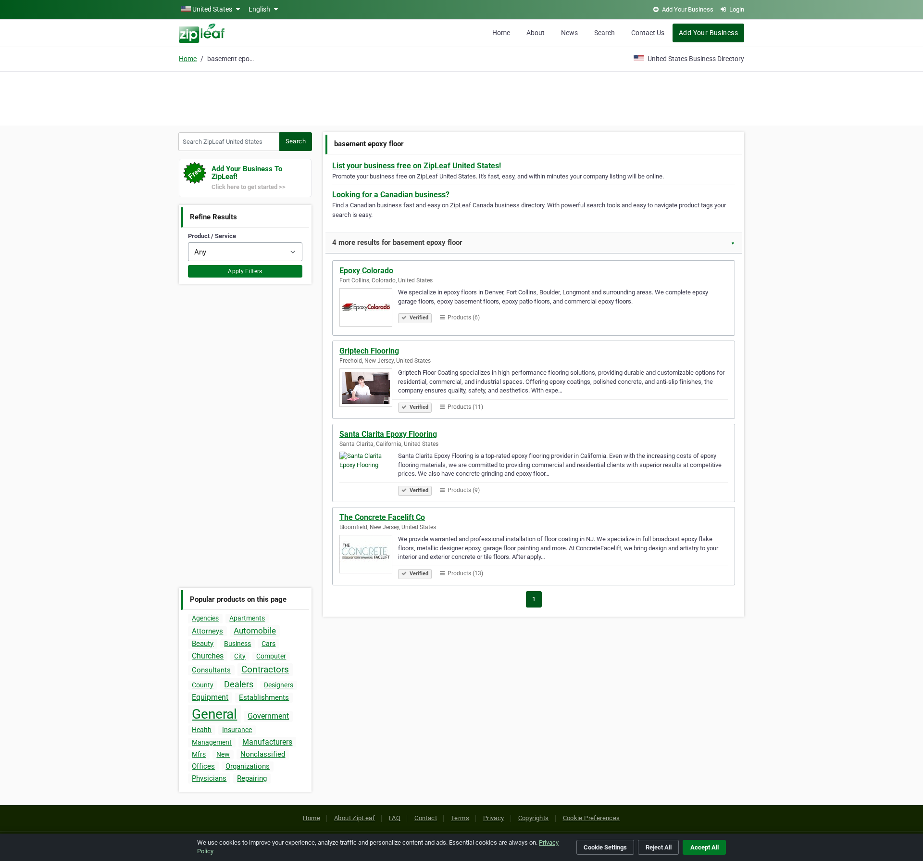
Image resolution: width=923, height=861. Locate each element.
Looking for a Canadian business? (390, 194)
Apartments (247, 618)
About (535, 33)
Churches (208, 655)
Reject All (659, 847)
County (202, 685)
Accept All (704, 847)
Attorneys (207, 631)
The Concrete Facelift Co (382, 517)
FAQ (394, 818)
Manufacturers (267, 742)
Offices (203, 766)
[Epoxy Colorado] (368, 308)
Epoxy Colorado (366, 270)
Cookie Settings (605, 847)
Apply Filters (245, 271)
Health (202, 730)
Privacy (493, 818)
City (240, 656)
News (569, 33)
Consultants (211, 670)
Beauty (202, 643)
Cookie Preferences (591, 818)
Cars (268, 643)
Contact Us (647, 33)
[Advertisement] (461, 97)
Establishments (264, 697)
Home (501, 33)
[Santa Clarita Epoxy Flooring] (368, 472)
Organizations (247, 766)
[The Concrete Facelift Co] (368, 555)
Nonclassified (262, 754)
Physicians (209, 778)
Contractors (265, 669)
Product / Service (212, 236)
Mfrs (199, 754)
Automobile (255, 630)
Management (212, 742)
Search (604, 33)
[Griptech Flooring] (368, 389)
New (223, 754)
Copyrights (533, 818)
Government (268, 716)
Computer (271, 656)
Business (237, 643)
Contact (425, 818)
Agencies (205, 618)
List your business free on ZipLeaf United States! (416, 165)
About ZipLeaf (354, 818)
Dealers (238, 684)
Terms (460, 818)
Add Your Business (708, 33)
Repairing (252, 778)
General (214, 714)
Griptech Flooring (369, 350)
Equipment (210, 697)
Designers (278, 685)
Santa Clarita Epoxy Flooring (388, 434)
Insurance (237, 730)
